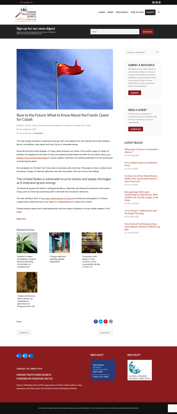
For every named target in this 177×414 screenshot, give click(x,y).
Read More (38, 133)
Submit (135, 93)
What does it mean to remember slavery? (141, 150)
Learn (101, 12)
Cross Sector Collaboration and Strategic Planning (141, 212)
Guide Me (136, 129)
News (110, 12)
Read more (21, 218)
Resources (122, 12)
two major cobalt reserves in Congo (56, 198)
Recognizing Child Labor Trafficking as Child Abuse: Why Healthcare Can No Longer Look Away (141, 195)
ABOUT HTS (36, 369)
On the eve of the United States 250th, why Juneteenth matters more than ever (141, 178)
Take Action (137, 12)
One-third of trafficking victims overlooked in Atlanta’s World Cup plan (142, 226)
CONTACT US (23, 369)
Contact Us (28, 2)
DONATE (150, 12)
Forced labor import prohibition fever (141, 164)
